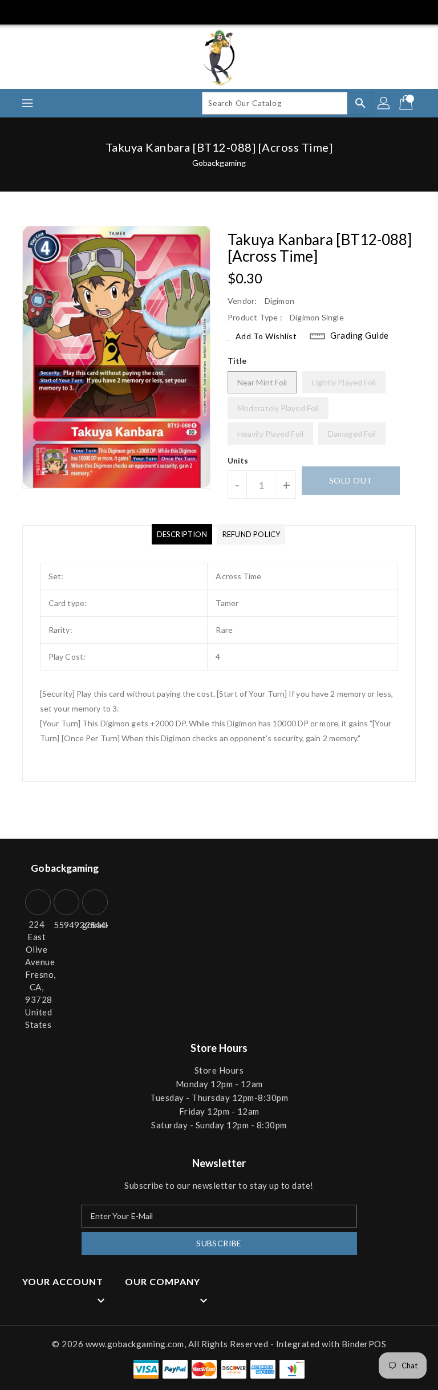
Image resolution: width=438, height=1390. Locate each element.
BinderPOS (364, 1344)
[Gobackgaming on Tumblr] (102, 11)
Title (237, 360)
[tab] (182, 534)
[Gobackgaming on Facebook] (18, 11)
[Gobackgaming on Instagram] (81, 11)
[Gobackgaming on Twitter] (39, 11)
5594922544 (65, 925)
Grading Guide (359, 335)
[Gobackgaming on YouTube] (124, 11)
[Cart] (407, 103)
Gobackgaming (219, 163)
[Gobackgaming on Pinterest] (60, 11)
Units (238, 461)
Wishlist (414, 11)
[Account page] (384, 103)
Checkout (363, 11)
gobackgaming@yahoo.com (93, 925)
